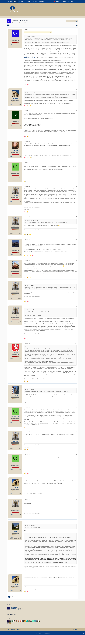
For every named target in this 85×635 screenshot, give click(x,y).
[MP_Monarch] (8, 623)
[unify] (12, 621)
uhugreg (14, 22)
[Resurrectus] (10, 623)
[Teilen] (77, 25)
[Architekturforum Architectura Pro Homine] (42, 9)
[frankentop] (27, 621)
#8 (76, 239)
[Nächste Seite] (13, 25)
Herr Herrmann (13, 608)
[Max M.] (14, 621)
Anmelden (64, 1)
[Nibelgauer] (8, 621)
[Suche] (76, 1)
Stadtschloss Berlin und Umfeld (16, 609)
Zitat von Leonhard (30, 346)
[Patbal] (23, 621)
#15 (76, 431)
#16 (76, 454)
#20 (76, 575)
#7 (76, 216)
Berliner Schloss (14, 607)
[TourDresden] (21, 621)
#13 (76, 385)
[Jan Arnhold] (33, 621)
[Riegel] (35, 621)
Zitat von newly (30, 309)
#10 (76, 281)
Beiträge (11, 44)
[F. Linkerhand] (19, 621)
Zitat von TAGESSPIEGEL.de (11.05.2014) (35, 534)
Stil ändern (75, 629)
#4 (76, 141)
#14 (76, 407)
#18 (76, 499)
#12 (76, 343)
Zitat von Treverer (30, 285)
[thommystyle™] (10, 621)
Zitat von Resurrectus (31, 36)
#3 (76, 110)
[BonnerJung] (25, 621)
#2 (76, 89)
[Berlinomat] (39, 621)
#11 (76, 306)
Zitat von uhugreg (30, 92)
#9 (76, 260)
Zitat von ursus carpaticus (32, 220)
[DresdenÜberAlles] (37, 621)
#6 (76, 186)
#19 (76, 522)
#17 (76, 478)
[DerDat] (31, 621)
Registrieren (70, 1)
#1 (76, 29)
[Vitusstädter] (29, 621)
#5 (76, 162)
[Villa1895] (17, 621)
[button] (57, 1)
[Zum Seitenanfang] (83, 633)
